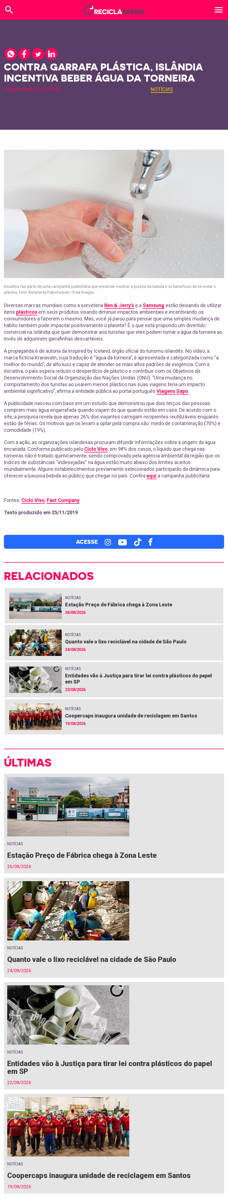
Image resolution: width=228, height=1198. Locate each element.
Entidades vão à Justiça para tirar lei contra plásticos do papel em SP (109, 1067)
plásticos (26, 312)
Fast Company (63, 500)
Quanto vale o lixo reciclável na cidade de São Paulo (126, 642)
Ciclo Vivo (96, 449)
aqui (152, 476)
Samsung (153, 305)
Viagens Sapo (172, 391)
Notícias (162, 89)
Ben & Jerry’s (119, 305)
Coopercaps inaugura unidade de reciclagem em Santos (131, 716)
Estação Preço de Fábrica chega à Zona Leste (118, 604)
